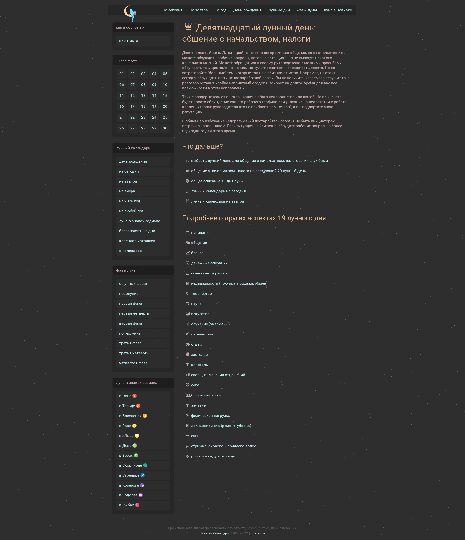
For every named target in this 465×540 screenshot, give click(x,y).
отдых (196, 344)
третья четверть (134, 353)
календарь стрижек (137, 240)
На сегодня (173, 10)
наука (196, 303)
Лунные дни (279, 10)
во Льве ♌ (129, 435)
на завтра (128, 181)
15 (165, 95)
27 (132, 128)
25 (165, 117)
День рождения (247, 10)
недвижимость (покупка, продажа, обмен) (229, 283)
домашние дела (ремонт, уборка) (221, 425)
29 (154, 128)
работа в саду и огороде (213, 456)
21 (121, 117)
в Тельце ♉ (130, 405)
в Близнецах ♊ (133, 415)
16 (121, 106)
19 (154, 106)
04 (154, 73)
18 (143, 106)
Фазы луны (307, 10)
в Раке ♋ (128, 425)
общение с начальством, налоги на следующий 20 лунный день (248, 170)
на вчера (127, 191)
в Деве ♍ (128, 445)
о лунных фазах (133, 283)
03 (143, 73)
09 (154, 84)
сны (194, 436)
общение (199, 242)
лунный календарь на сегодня (218, 191)
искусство (200, 314)
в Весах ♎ (129, 455)
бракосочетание (206, 395)
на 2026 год (129, 201)
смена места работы (210, 273)
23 (143, 117)
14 (154, 95)
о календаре (130, 250)
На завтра (198, 10)
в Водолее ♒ (131, 495)
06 (121, 84)
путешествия (202, 334)
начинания (201, 232)
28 (143, 128)
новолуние (128, 293)
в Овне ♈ (128, 396)
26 (121, 128)
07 (132, 84)
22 (132, 117)
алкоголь (199, 364)
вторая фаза (130, 323)
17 (132, 106)
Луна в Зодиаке (338, 10)
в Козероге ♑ (132, 485)
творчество (201, 293)
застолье (199, 354)
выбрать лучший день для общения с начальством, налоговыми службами (259, 160)
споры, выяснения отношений (218, 375)
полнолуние (129, 333)
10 (165, 84)
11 (121, 95)
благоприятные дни (137, 230)
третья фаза (130, 343)
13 (143, 95)
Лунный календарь (214, 533)
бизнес (197, 253)
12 (132, 95)
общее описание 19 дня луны (217, 181)
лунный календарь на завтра (217, 201)
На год (220, 10)
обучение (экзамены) (210, 324)
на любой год (131, 211)
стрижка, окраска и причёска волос (223, 446)
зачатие (198, 405)
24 (154, 117)
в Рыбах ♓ (129, 505)
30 (165, 128)
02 (132, 73)
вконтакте (128, 40)
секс (195, 385)
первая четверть (134, 313)
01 (121, 73)
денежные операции (209, 263)
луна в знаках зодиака (139, 221)
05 (165, 73)
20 (165, 106)
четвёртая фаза (133, 363)
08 (143, 84)
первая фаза (130, 303)
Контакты (258, 533)
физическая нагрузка (210, 415)
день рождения (133, 161)
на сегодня (129, 171)
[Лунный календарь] (130, 14)
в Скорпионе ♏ (133, 465)
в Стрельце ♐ (132, 475)
